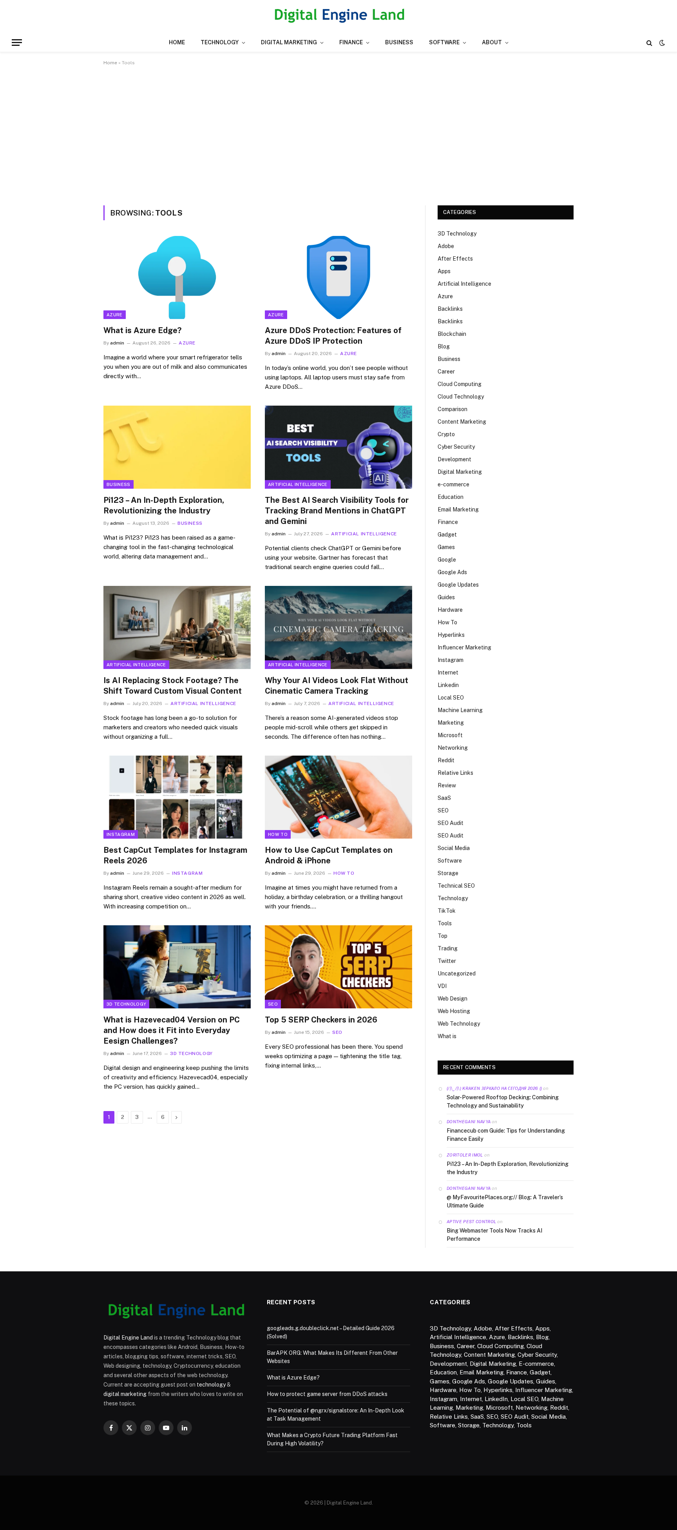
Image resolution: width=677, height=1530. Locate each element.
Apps (444, 271)
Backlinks (450, 309)
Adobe (446, 246)
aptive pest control (471, 1221)
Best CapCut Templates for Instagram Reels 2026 (175, 855)
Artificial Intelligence (298, 484)
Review (447, 785)
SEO (273, 1004)
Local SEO (451, 697)
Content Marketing (462, 422)
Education (450, 497)
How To (278, 834)
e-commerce (453, 484)
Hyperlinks (451, 635)
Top (442, 936)
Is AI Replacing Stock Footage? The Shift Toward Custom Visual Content (172, 686)
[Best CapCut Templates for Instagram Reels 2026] (177, 797)
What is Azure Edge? (142, 330)
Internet (448, 672)
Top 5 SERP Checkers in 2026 (321, 1019)
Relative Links (455, 773)
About (492, 42)
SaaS (444, 798)
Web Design (452, 998)
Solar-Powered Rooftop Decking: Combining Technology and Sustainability (503, 1101)
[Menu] (17, 42)
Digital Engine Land (128, 1337)
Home (177, 42)
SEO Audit (450, 823)
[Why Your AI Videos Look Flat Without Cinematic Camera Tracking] (338, 627)
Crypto (446, 434)
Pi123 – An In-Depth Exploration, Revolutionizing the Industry (163, 505)
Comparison (452, 409)
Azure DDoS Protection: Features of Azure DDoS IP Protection (333, 336)
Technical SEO (456, 886)
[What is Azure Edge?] (177, 277)
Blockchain (452, 334)
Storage (448, 873)
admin (117, 343)
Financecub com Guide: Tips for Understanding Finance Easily (506, 1135)
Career (446, 371)
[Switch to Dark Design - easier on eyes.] (661, 43)
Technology (220, 42)
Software (444, 42)
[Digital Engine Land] (338, 16)
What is (447, 1036)
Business (399, 42)
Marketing (451, 723)
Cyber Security (456, 447)
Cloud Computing (460, 384)
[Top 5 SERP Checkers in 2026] (338, 966)
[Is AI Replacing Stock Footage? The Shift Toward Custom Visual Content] (177, 627)
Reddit (446, 760)
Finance (351, 42)
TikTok (447, 911)
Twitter (447, 961)
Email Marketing (458, 509)
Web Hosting (454, 1011)
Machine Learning (460, 710)
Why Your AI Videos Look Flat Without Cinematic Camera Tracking (336, 686)
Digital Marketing (289, 42)
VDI (442, 986)
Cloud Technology (461, 396)
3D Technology (126, 1004)
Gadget (447, 534)
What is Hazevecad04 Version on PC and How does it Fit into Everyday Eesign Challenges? (171, 1030)
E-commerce (536, 1363)
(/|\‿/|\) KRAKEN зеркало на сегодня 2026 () (494, 1088)
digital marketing (125, 1394)
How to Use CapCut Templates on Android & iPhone (329, 855)
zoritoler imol (465, 1155)
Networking (453, 748)
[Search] (649, 42)
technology (211, 1384)
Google (447, 560)
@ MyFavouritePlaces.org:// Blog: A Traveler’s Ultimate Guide (505, 1201)
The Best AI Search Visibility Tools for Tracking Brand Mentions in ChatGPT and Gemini (337, 510)
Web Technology (459, 1024)
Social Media (454, 848)
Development (454, 459)
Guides (446, 597)
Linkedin (448, 685)
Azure (115, 314)
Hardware (450, 610)
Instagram (121, 834)
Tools (445, 923)
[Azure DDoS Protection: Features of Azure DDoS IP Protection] (338, 277)
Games (446, 547)
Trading (448, 948)
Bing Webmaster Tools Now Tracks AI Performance (494, 1234)
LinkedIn (496, 1399)
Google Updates (458, 585)
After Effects (455, 259)
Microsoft (450, 735)
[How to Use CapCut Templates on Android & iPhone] (338, 797)
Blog (444, 346)
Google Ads (452, 572)
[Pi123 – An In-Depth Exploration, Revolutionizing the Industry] (177, 447)
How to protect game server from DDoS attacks (327, 1394)
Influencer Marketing (464, 647)
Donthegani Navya (469, 1121)
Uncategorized (457, 973)
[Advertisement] (338, 134)
